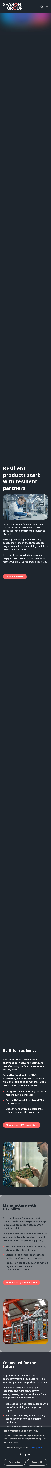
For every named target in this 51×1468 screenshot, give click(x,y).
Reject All (37, 1462)
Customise (14, 1462)
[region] (25, 1447)
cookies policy (35, 1447)
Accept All (25, 1454)
